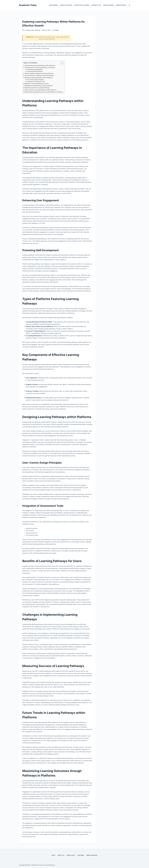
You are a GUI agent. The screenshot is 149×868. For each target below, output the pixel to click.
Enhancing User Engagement (35, 69)
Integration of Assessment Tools (36, 81)
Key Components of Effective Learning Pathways (39, 75)
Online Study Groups (66, 5)
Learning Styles (96, 5)
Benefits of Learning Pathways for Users (37, 83)
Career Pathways (121, 5)
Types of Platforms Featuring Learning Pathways (39, 73)
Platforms (55, 30)
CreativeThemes (50, 865)
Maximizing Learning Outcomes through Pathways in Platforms (44, 92)
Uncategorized (53, 5)
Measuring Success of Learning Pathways (37, 87)
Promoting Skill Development (35, 71)
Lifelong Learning (108, 5)
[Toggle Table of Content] (61, 63)
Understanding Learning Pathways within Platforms (39, 65)
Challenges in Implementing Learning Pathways (38, 85)
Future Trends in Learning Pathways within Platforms (40, 90)
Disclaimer (81, 855)
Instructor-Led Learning (81, 5)
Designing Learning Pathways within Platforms (39, 77)
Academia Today (28, 5)
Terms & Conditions (91, 855)
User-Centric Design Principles (35, 79)
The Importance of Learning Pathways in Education (40, 67)
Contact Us (61, 855)
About (53, 855)
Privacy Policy (71, 855)
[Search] (129, 5)
